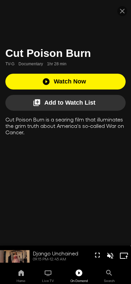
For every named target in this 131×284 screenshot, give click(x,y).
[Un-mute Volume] (110, 255)
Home (21, 281)
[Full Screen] (97, 255)
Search (109, 281)
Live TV (48, 281)
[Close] (122, 11)
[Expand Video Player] (124, 255)
